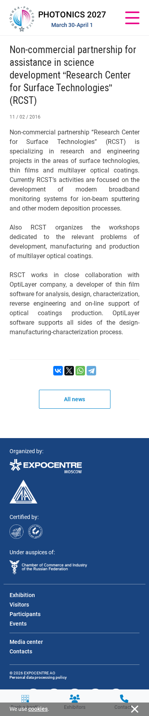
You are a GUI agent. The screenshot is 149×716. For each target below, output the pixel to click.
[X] (69, 370)
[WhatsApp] (80, 370)
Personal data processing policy (38, 677)
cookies (38, 709)
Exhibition (22, 595)
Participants (25, 614)
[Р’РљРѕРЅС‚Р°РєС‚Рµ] (58, 370)
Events (18, 623)
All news (74, 399)
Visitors (19, 604)
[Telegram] (91, 370)
